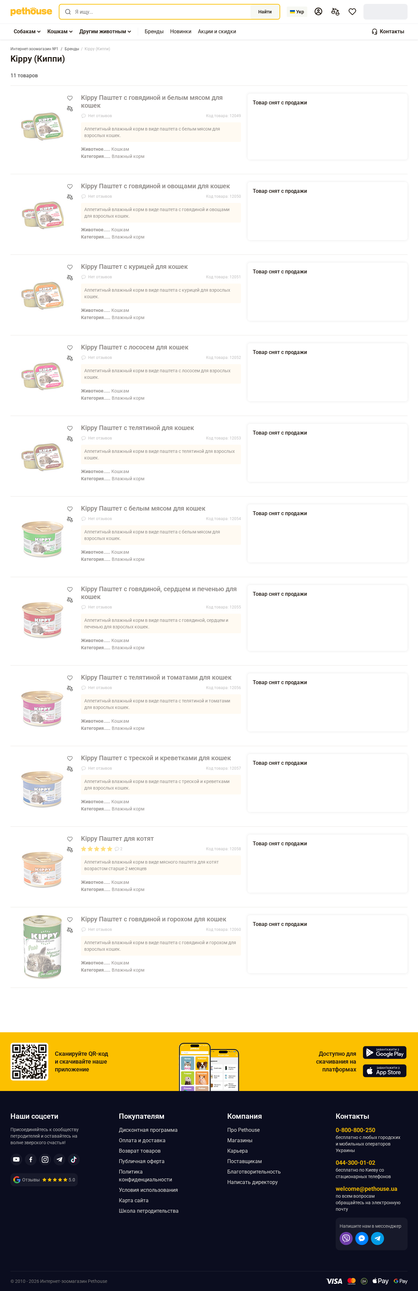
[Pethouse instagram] (45, 1159)
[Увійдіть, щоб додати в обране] (69, 98)
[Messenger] (361, 1238)
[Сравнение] (335, 11)
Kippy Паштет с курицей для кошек (134, 266)
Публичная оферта (142, 1161)
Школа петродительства (149, 1211)
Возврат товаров (140, 1151)
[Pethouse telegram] (59, 1159)
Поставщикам (244, 1161)
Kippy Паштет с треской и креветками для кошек (156, 758)
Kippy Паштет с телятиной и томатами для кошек (156, 677)
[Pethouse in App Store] (385, 1071)
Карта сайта (134, 1200)
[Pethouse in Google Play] (385, 1052)
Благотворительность (254, 1172)
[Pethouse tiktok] (74, 1159)
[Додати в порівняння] (69, 108)
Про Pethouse (243, 1130)
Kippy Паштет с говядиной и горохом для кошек (153, 919)
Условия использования (148, 1190)
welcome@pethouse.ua (366, 1188)
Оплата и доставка (142, 1140)
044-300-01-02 (355, 1162)
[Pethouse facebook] (31, 1159)
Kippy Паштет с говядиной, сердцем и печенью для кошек (159, 593)
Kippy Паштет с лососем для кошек (134, 347)
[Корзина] (385, 12)
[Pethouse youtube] (16, 1159)
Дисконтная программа (148, 1130)
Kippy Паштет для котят (117, 838)
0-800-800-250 (355, 1130)
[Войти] (318, 11)
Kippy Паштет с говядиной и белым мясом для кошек (152, 101)
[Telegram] (377, 1238)
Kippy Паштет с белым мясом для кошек (143, 508)
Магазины (239, 1140)
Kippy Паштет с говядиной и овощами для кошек (155, 186)
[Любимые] (352, 11)
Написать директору (252, 1182)
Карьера (237, 1151)
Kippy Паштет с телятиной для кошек (137, 428)
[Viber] (346, 1238)
